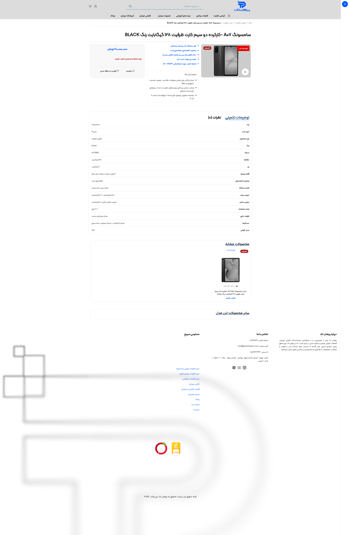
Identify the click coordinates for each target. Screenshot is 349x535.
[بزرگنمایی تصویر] (245, 71)
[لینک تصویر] (176, 448)
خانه (250, 22)
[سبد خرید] (90, 6)
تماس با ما (195, 404)
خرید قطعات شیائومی (191, 378)
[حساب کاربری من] (95, 6)
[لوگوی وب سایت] (242, 6)
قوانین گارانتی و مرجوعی (190, 389)
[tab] (237, 117)
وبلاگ (197, 399)
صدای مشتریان (194, 394)
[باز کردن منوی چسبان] (229, 16)
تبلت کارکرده (228, 22)
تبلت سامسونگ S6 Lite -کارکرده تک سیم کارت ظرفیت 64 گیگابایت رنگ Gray (230, 293)
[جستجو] (130, 6)
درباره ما (197, 409)
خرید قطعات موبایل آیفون (189, 373)
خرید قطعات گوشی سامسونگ (188, 368)
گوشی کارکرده (240, 22)
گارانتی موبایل (194, 384)
